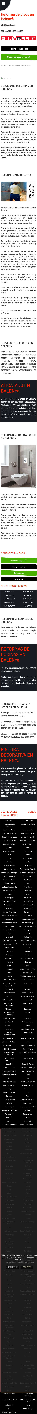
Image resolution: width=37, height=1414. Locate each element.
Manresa (9, 951)
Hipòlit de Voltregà (28, 1045)
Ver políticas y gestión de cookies (20, 1262)
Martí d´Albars (9, 908)
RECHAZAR (12, 1267)
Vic (9, 1078)
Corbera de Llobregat (9, 873)
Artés (9, 1121)
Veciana (28, 890)
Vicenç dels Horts (9, 1071)
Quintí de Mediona (9, 1042)
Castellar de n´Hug (28, 1085)
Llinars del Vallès (9, 1394)
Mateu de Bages (9, 880)
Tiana (28, 1092)
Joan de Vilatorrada (27, 940)
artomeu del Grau (27, 996)
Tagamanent (27, 1114)
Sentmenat (28, 851)
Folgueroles (27, 858)
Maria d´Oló (28, 937)
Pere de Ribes (27, 876)
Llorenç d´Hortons (9, 912)
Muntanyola (9, 1022)
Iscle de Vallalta (27, 944)
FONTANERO (9, 595)
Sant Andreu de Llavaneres (9, 825)
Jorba (9, 858)
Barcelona (9, 820)
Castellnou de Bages (9, 1125)
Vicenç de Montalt (27, 837)
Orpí (9, 933)
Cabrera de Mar (27, 1000)
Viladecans (9, 1009)
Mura (28, 1405)
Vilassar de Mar (9, 883)
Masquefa (27, 1089)
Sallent (9, 847)
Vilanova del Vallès (28, 833)
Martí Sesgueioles (9, 901)
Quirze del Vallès (9, 1038)
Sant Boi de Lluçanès (28, 840)
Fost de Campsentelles (9, 1033)
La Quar (9, 1103)
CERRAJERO (9, 592)
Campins (9, 969)
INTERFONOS (9, 602)
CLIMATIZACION (9, 599)
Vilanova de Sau (9, 993)
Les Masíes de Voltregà (27, 1395)
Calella (9, 976)
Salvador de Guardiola (9, 923)
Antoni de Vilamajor (27, 820)
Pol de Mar (28, 1042)
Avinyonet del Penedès (9, 1014)
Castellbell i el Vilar (9, 1082)
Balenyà (28, 962)
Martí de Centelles (28, 905)
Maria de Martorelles (27, 1125)
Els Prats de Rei (9, 1092)
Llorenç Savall (27, 908)
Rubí (9, 1409)
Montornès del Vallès (9, 1110)
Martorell (9, 989)
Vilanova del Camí (9, 1000)
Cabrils (27, 965)
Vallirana (28, 894)
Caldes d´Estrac (9, 1018)
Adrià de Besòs (27, 844)
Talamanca (9, 1114)
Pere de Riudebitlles (9, 876)
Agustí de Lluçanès (9, 844)
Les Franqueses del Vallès (27, 1400)
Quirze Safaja (28, 1032)
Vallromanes (9, 894)
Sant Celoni (9, 1107)
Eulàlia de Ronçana (28, 976)
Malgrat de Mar (9, 865)
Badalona (27, 1009)
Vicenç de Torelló (27, 1071)
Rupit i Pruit (9, 948)
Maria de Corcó (27, 993)
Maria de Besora (9, 851)
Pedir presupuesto (19, 48)
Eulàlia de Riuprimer (9, 980)
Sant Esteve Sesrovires (9, 1059)
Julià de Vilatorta (9, 940)
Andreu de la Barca (28, 824)
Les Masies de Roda (9, 1399)
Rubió (28, 948)
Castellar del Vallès (28, 1082)
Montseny (27, 880)
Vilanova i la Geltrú (9, 833)
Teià (27, 1096)
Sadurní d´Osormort (9, 1074)
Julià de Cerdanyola (9, 887)
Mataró (27, 847)
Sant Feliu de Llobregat (9, 1053)
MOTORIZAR (27, 599)
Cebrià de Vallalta (9, 840)
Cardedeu (9, 955)
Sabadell (9, 1064)
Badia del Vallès (9, 830)
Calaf (28, 1078)
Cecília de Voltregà (28, 1067)
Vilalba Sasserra (9, 890)
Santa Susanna (9, 869)
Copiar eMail (19, 579)
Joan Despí (28, 887)
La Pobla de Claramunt (27, 926)
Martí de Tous (9, 905)
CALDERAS (28, 606)
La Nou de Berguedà (9, 930)
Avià (27, 1117)
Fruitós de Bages (27, 1029)
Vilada (27, 1074)
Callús (9, 973)
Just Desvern (28, 1049)
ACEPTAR (27, 1267)
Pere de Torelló (9, 926)
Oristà (27, 933)
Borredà (9, 1117)
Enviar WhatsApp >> (17, 57)
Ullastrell (9, 937)
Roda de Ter (27, 1409)
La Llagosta (27, 930)
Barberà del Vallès (27, 958)
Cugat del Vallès (28, 1064)
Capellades (9, 958)
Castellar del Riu (9, 1085)
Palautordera (28, 1058)
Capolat (28, 955)
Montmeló (27, 1110)
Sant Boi (9, 996)
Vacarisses (9, 1025)
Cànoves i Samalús (9, 915)
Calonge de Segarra (27, 969)
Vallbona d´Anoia (28, 1022)
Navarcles (27, 951)
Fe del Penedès (9, 1100)
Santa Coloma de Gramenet (9, 984)
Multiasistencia (4, 65)
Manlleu (9, 862)
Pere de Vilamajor (27, 923)
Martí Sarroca (28, 901)
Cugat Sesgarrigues (9, 837)
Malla (28, 862)
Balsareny (9, 962)
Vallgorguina (9, 898)
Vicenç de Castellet (27, 919)
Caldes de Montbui (9, 1049)
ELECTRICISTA (27, 592)
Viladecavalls (28, 1003)
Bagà (9, 965)
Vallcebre (27, 898)
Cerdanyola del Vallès (28, 1107)
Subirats (9, 1029)
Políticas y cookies (9, 1412)
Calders (28, 1018)
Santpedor (28, 865)
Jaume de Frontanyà (9, 944)
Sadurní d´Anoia (9, 1067)
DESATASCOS (28, 602)
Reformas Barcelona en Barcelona (17, 65)
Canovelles (28, 915)
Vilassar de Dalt (27, 830)
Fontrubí (28, 855)
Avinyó (27, 1013)
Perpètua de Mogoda (27, 869)
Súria (28, 1025)
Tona (28, 883)
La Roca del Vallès (27, 1100)
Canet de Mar (9, 919)
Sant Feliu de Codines (28, 1052)
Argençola (27, 1121)
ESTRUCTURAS (9, 606)
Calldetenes (27, 973)
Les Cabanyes (9, 1405)
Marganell (27, 989)
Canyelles (27, 912)
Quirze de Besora (27, 1038)
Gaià (9, 855)
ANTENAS (27, 595)
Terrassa (9, 1096)
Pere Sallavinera (9, 1045)
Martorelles (27, 983)
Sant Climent (28, 1103)
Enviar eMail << (19, 573)
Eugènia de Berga (27, 980)
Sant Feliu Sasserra (27, 873)
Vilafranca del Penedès (9, 1004)
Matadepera (9, 1089)
